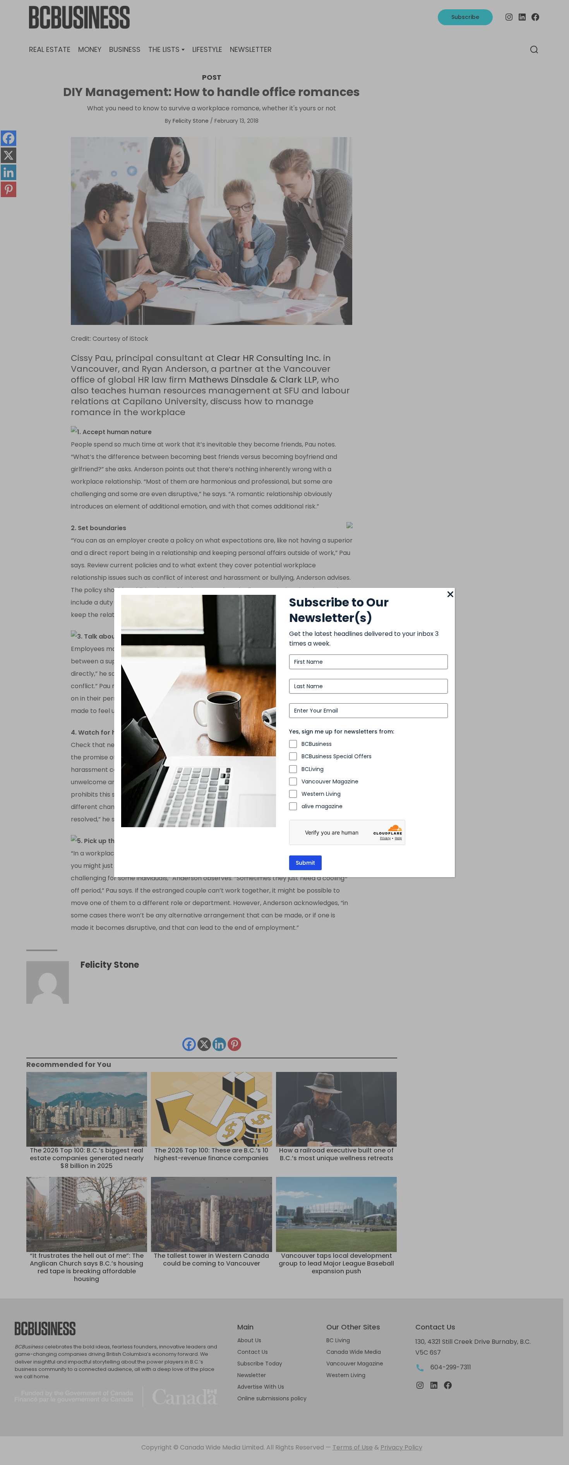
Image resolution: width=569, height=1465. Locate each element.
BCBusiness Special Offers (337, 756)
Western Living (321, 794)
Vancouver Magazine (330, 781)
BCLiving (313, 769)
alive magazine (322, 806)
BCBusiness (317, 744)
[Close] (450, 595)
